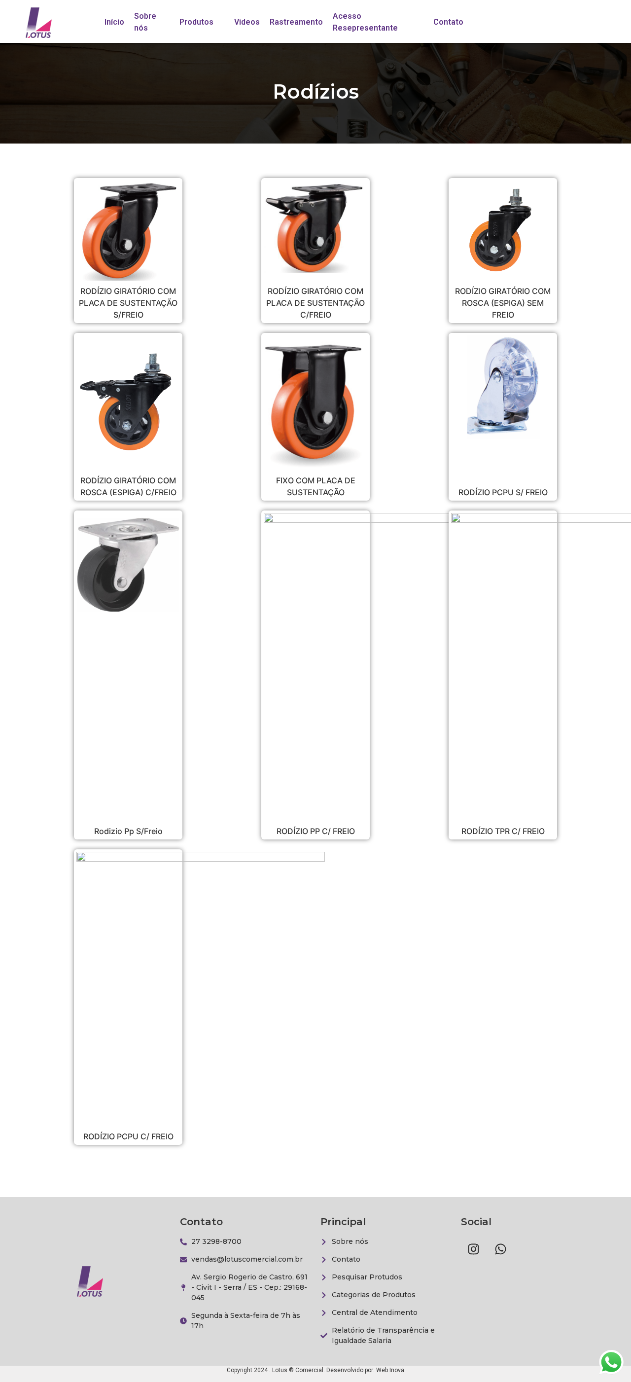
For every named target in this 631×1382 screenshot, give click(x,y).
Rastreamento (296, 22)
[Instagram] (473, 1249)
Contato (448, 22)
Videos (247, 22)
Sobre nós (145, 22)
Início (114, 22)
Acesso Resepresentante (365, 22)
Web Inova (390, 1370)
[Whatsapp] (500, 1249)
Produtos (196, 22)
